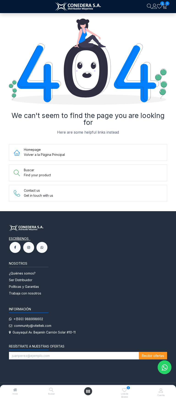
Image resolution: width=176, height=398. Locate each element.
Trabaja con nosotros (25, 293)
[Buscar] (51, 390)
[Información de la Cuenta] (161, 390)
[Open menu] (88, 391)
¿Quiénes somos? (22, 273)
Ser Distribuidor (20, 280)
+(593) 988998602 (27, 319)
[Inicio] (15, 390)
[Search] (149, 6)
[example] (41, 247)
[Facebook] (15, 247)
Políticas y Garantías (24, 287)
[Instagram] (28, 247)
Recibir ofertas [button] (153, 356)
